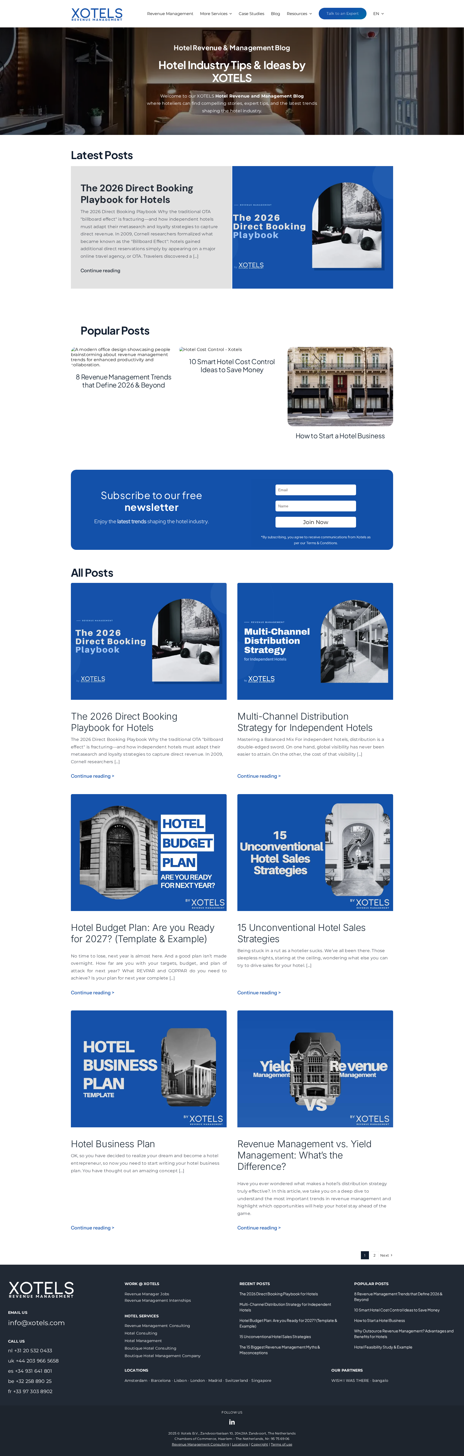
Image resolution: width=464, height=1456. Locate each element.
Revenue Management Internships (158, 1300)
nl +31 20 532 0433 (30, 1351)
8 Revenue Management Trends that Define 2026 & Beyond (124, 380)
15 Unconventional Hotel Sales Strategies (275, 1336)
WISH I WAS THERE (350, 1380)
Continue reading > (92, 776)
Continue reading (101, 271)
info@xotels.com (36, 1323)
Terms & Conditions (321, 543)
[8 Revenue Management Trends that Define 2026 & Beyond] (123, 349)
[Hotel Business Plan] (149, 1014)
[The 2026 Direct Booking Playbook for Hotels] (312, 168)
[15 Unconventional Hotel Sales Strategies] (315, 797)
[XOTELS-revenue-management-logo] (97, 3)
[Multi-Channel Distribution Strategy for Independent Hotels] (315, 586)
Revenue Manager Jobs (147, 1294)
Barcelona (161, 1380)
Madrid (215, 1380)
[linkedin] (232, 1422)
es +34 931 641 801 (30, 1371)
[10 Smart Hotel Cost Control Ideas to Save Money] (210, 349)
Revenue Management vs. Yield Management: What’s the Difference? (304, 1155)
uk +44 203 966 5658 (33, 1361)
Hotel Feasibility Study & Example (383, 1346)
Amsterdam (136, 1380)
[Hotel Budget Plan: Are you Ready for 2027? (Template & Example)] (149, 797)
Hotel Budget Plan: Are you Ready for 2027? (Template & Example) (143, 933)
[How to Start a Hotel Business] (340, 349)
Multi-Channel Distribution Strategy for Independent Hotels (305, 722)
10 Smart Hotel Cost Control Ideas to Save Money (232, 365)
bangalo (380, 1380)
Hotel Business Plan (113, 1143)
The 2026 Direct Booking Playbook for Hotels (137, 194)
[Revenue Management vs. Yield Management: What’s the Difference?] (315, 1014)
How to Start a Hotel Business (340, 435)
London (197, 1380)
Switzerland (236, 1380)
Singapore (261, 1380)
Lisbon (180, 1380)
